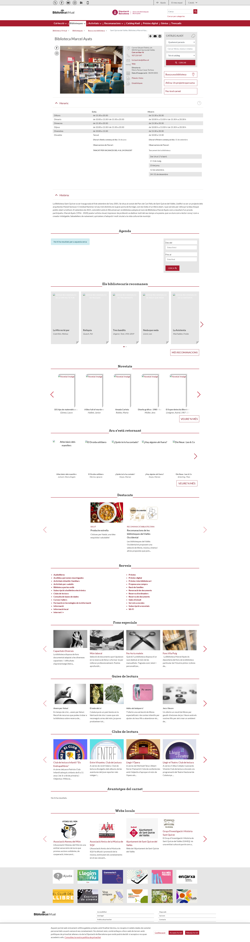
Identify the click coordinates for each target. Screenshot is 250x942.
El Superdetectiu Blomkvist (178, 409)
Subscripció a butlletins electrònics (70, 590)
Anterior (45, 530)
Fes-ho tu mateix (134, 653)
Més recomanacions (185, 352)
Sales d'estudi (135, 599)
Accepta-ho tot (176, 933)
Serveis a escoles (136, 603)
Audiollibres (59, 574)
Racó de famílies (136, 587)
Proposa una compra (138, 584)
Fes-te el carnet (173, 91)
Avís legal (100, 916)
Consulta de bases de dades (66, 596)
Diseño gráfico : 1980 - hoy (150, 409)
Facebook (57, 48)
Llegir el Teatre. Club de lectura (178, 762)
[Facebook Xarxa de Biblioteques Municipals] (62, 2)
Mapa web (162, 912)
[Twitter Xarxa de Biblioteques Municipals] (55, 2)
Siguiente (205, 530)
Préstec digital (135, 578)
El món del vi (95, 708)
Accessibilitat (102, 912)
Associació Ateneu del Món (67, 841)
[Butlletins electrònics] (81, 2)
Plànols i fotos (137, 78)
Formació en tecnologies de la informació (72, 603)
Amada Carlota (122, 409)
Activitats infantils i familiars (67, 581)
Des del (168, 242)
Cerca (171, 268)
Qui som (162, 916)
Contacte (162, 919)
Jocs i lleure (168, 708)
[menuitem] (59, 23)
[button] (65, 70)
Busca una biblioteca (175, 74)
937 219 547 (137, 55)
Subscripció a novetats (139, 606)
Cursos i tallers (60, 599)
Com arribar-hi (138, 52)
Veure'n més (189, 418)
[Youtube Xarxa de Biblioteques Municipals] (68, 2)
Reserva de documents (139, 596)
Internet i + (59, 612)
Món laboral (96, 653)
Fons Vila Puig (170, 653)
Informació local (61, 609)
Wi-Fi (131, 609)
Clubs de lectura (61, 593)
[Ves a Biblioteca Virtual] (130, 12)
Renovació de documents (140, 590)
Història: (63, 195)
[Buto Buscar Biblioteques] (195, 11)
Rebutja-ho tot (192, 933)
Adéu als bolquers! (134, 708)
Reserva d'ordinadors (138, 593)
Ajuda (163, 2)
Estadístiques (137, 83)
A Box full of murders (94, 409)
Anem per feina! (60, 708)
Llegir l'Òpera (133, 762)
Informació (59, 606)
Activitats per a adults (64, 584)
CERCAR (182, 62)
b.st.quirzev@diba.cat (140, 60)
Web (134, 64)
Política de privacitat (104, 919)
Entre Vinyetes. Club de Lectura (105, 762)
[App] (87, 2)
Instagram (57, 53)
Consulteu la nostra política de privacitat (83, 937)
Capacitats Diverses (63, 650)
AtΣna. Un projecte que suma (180, 82)
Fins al (168, 254)
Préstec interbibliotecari (140, 581)
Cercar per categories (176, 16)
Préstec (132, 574)
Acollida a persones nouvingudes (69, 578)
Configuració (160, 933)
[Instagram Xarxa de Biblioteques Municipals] (75, 2)
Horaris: (63, 103)
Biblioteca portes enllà (64, 587)
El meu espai (176, 2)
